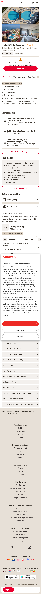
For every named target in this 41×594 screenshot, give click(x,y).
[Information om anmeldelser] (24, 53)
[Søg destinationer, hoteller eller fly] (22, 3)
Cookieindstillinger (20, 511)
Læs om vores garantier (20, 541)
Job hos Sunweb (21, 584)
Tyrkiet (20, 428)
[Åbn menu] (37, 3)
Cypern (20, 437)
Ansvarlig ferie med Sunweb (20, 488)
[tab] (7, 77)
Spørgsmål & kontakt (20, 531)
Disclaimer (20, 521)
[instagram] (20, 549)
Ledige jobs (20, 491)
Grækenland (20, 431)
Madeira (20, 458)
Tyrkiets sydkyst (20, 448)
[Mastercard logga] (8, 561)
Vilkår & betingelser (20, 538)
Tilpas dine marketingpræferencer (21, 518)
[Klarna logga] (18, 561)
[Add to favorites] (36, 10)
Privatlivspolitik (20, 508)
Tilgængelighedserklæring (20, 498)
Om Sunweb (20, 485)
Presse (20, 494)
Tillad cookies (19, 324)
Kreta (20, 451)
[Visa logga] (13, 561)
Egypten (20, 434)
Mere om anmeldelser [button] (10, 221)
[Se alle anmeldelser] (13, 53)
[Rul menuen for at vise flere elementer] (38, 77)
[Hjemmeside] (2, 3)
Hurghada (20, 474)
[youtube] (29, 549)
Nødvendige (20, 330)
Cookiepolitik (20, 514)
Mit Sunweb (20, 535)
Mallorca (20, 454)
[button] (20, 15)
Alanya (20, 468)
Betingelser (32, 584)
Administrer (19, 336)
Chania (20, 471)
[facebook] (12, 549)
